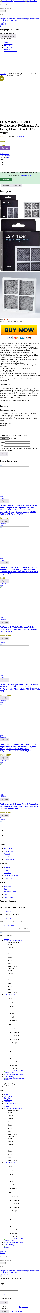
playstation (30, 19)
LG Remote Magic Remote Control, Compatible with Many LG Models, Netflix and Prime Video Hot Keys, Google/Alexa (19, 806)
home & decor (9, 20)
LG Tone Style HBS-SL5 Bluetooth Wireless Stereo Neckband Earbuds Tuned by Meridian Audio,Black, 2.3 (18, 629)
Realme (10, 960)
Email (2, 445)
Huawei (10, 951)
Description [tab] (6, 185)
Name (2, 442)
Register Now (23, 1307)
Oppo (9, 954)
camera (16, 20)
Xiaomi (10, 957)
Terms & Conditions (26, 175)
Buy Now (5, 148)
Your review (4, 425)
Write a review (21, 136)
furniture (20, 19)
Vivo (9, 963)
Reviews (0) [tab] (17, 185)
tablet (9, 19)
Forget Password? (5, 1295)
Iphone (10, 944)
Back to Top (4, 1274)
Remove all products (16, 1311)
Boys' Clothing (12, 966)
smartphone (3, 19)
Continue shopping (8, 36)
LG (5, 74)
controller (14, 19)
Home (2, 74)
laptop (25, 19)
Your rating (4, 423)
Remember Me (6, 1298)
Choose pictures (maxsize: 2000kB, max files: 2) (15, 435)
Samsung (10, 947)
